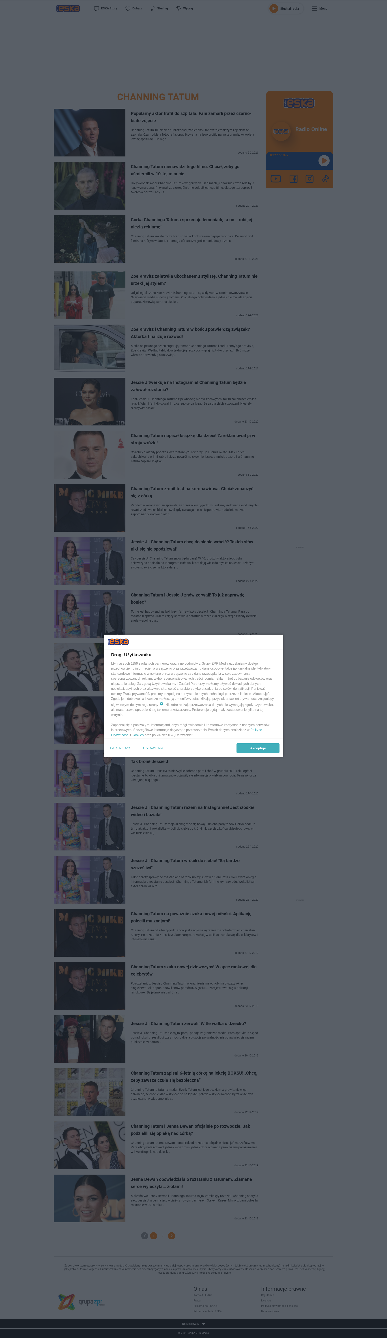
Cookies (138, 735)
